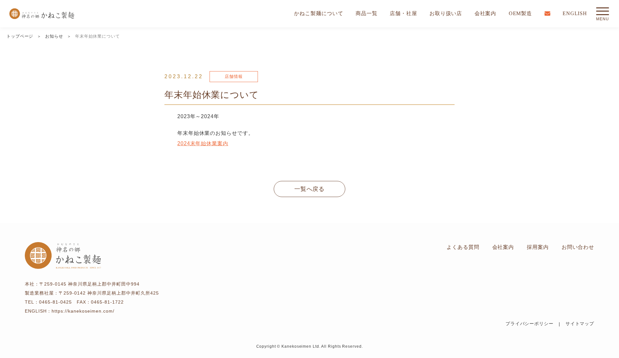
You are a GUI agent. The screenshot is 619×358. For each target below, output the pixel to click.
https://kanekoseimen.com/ (83, 311)
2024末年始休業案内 (202, 143)
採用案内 (538, 247)
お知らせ (54, 36)
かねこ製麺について (318, 13)
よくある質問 (463, 247)
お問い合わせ (578, 247)
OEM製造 (520, 13)
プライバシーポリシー (530, 323)
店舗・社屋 (403, 13)
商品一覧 (367, 13)
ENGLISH (575, 13)
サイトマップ (579, 323)
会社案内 (485, 13)
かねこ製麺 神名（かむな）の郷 (41, 13)
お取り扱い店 (445, 13)
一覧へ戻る (309, 189)
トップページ (19, 36)
